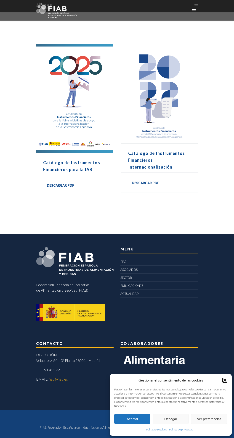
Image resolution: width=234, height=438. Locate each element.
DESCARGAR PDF (60, 185)
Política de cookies (156, 429)
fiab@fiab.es (58, 379)
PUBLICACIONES (131, 286)
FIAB (123, 261)
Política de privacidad (181, 429)
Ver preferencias (209, 419)
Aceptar (132, 419)
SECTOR (126, 277)
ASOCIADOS (129, 269)
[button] (225, 380)
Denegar (170, 419)
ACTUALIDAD (129, 294)
